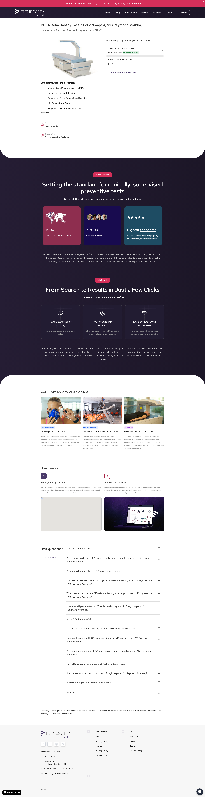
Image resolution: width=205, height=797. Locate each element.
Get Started (101, 731)
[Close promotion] (203, 2)
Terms (133, 746)
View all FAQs (50, 557)
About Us (134, 736)
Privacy (86, 790)
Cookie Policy (136, 750)
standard (86, 184)
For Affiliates (101, 755)
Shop (97, 736)
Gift (101, 741)
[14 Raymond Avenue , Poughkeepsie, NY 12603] (71, 511)
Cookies (94, 790)
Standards (148, 230)
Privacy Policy (101, 750)
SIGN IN (184, 12)
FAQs (132, 731)
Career (133, 741)
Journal (98, 746)
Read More (45, 112)
